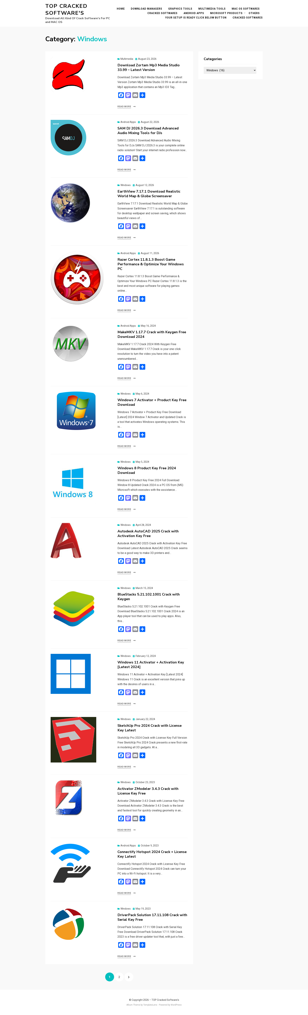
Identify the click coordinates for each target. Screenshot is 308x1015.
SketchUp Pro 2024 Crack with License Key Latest (149, 728)
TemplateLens (150, 1005)
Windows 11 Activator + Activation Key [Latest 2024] (150, 664)
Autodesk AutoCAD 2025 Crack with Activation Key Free (148, 533)
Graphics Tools (180, 8)
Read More (124, 106)
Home (121, 8)
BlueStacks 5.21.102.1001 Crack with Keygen (148, 596)
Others (254, 13)
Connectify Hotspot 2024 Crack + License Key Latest (152, 854)
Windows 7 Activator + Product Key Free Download (151, 402)
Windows (125, 185)
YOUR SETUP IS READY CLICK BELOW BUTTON (196, 17)
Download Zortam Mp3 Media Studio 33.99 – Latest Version (148, 67)
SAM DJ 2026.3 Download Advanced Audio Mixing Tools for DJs (148, 130)
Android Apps (194, 13)
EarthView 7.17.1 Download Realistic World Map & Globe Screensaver (148, 193)
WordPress (176, 1005)
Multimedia (126, 58)
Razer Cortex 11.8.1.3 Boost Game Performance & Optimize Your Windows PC (150, 264)
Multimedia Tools (212, 8)
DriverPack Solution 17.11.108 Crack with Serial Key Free (152, 917)
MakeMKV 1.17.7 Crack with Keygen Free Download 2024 (151, 334)
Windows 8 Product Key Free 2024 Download (146, 470)
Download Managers (146, 8)
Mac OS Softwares (246, 8)
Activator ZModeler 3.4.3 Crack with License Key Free (147, 791)
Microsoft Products (226, 13)
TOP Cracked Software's (66, 9)
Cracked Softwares (162, 13)
